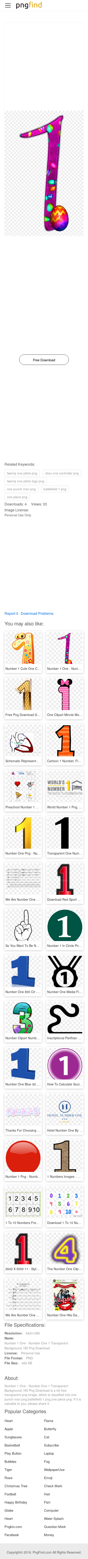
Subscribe (51, 1445)
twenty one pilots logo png (25, 481)
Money (49, 1534)
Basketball (12, 1445)
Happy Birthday (16, 1502)
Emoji (48, 1477)
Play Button (13, 1453)
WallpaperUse (54, 1469)
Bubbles (10, 1461)
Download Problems (37, 613)
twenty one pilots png (22, 473)
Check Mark (53, 1485)
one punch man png (21, 489)
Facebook (12, 1534)
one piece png (17, 497)
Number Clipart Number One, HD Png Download (39, 1038)
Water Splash (54, 1518)
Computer (51, 1510)
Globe (9, 1510)
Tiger (8, 1469)
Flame (48, 1420)
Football (10, 1494)
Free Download (44, 359)
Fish (47, 1502)
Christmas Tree (16, 1485)
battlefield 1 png (55, 489)
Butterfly (50, 1428)
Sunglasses (13, 1436)
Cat (46, 1436)
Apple (9, 1428)
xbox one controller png (62, 473)
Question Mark (55, 1526)
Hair (47, 1494)
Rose (8, 1477)
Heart (9, 1420)
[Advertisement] (44, 66)
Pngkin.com (13, 1526)
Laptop (49, 1453)
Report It (11, 613)
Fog (47, 1461)
